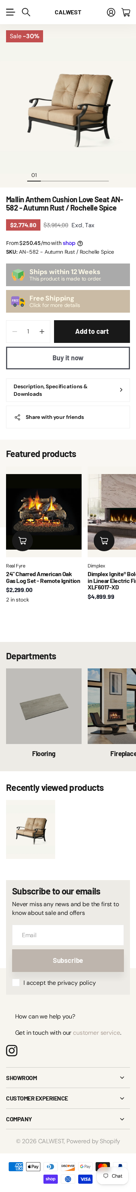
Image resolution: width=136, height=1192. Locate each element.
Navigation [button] (10, 12)
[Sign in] (111, 12)
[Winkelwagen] (125, 12)
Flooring (44, 753)
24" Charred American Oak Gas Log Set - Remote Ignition (43, 577)
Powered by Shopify (93, 1141)
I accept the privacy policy (59, 983)
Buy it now (68, 357)
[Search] (26, 12)
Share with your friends (55, 417)
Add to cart (92, 331)
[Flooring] (44, 706)
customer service (96, 1033)
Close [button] (68, 1077)
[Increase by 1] (41, 331)
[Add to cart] (22, 540)
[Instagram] (11, 1050)
